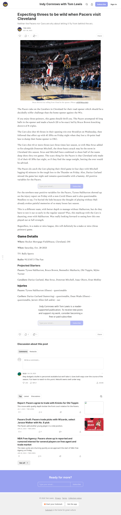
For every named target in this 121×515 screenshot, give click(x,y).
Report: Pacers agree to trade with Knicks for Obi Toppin (47, 403)
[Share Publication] (92, 4)
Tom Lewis (27, 28)
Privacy (58, 498)
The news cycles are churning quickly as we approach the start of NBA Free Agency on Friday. (47, 449)
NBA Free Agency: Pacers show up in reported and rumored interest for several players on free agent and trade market (46, 441)
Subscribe (101, 4)
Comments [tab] (23, 351)
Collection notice (75, 498)
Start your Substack (54, 504)
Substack (48, 510)
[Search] (86, 4)
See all (22, 463)
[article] (60, 408)
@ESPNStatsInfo (82, 102)
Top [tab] (20, 396)
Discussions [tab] (35, 396)
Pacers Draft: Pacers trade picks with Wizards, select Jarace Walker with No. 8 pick (46, 421)
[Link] (14, 236)
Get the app (72, 504)
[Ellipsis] (102, 373)
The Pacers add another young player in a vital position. (40, 426)
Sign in (114, 4)
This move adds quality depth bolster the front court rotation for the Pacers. (48, 406)
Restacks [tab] (33, 351)
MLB (24, 373)
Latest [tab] (26, 396)
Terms (64, 498)
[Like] (19, 36)
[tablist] (27, 351)
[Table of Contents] (2, 257)
